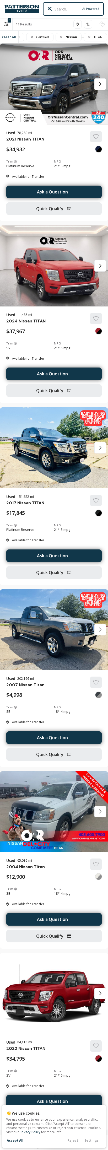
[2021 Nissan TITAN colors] (98, 149)
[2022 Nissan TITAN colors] (98, 1058)
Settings (91, 1140)
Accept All (15, 1140)
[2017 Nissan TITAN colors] (98, 513)
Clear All (9, 37)
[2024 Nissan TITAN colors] (98, 331)
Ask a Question (52, 192)
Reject (72, 1140)
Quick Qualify (50, 209)
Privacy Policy (30, 1132)
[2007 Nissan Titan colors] (98, 695)
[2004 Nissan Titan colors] (98, 876)
